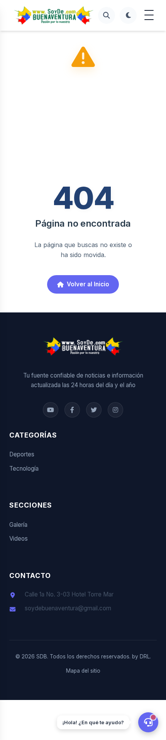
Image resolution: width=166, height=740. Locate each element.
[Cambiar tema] (128, 15)
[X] (94, 410)
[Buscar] (106, 15)
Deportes (21, 454)
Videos (18, 538)
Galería (18, 524)
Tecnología (24, 468)
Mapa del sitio (83, 671)
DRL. (145, 656)
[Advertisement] (83, 128)
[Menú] (149, 15)
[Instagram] (115, 410)
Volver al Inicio (88, 284)
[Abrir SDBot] (148, 722)
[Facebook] (50, 410)
